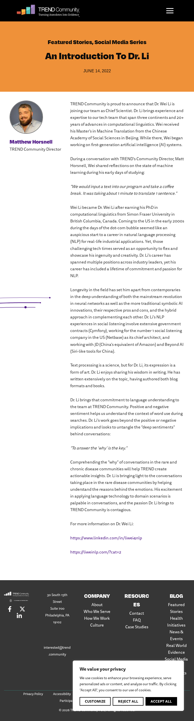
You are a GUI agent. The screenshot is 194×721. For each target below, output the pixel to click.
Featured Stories (70, 41)
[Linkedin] (19, 616)
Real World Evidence (176, 649)
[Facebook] (10, 609)
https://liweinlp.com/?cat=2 (95, 552)
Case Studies (136, 627)
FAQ (137, 620)
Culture (97, 625)
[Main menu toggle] (170, 10)
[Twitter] (22, 609)
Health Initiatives (176, 621)
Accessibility (62, 693)
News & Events (176, 635)
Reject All (128, 701)
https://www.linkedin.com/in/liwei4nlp (106, 538)
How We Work (97, 618)
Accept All (161, 701)
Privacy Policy (33, 693)
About (97, 604)
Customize (95, 701)
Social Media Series (120, 41)
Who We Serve (97, 611)
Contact (136, 613)
